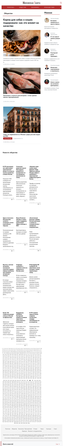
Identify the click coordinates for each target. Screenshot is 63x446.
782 (13, 414)
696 (10, 407)
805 (26, 415)
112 (29, 354)
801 (17, 415)
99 (38, 353)
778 (4, 414)
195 (24, 362)
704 (29, 407)
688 (31, 405)
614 (17, 399)
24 (34, 348)
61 (16, 351)
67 (26, 351)
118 (4, 356)
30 (4, 350)
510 (13, 390)
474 (8, 388)
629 (13, 401)
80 (7, 353)
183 (36, 360)
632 (20, 401)
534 (29, 392)
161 (24, 359)
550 (26, 393)
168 (40, 359)
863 (4, 421)
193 (20, 362)
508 (8, 390)
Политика (10, 7)
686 (26, 405)
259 (15, 367)
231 (29, 364)
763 (8, 413)
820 (22, 417)
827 (38, 417)
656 (36, 402)
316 (29, 372)
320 (38, 372)
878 (38, 421)
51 (39, 350)
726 (40, 408)
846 (4, 420)
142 (20, 357)
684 (22, 405)
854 (22, 420)
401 (35, 380)
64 (21, 351)
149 (36, 357)
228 (22, 364)
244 (20, 366)
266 (31, 367)
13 (16, 348)
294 (17, 370)
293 (15, 370)
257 (10, 367)
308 (10, 372)
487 (38, 388)
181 (31, 360)
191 (15, 362)
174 (15, 360)
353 (36, 375)
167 (38, 359)
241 (13, 366)
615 (20, 399)
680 (13, 405)
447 (24, 385)
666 (20, 404)
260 (17, 367)
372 (40, 376)
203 (4, 363)
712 (8, 408)
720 (26, 408)
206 (10, 363)
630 (15, 401)
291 (10, 370)
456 (6, 386)
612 (13, 399)
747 (10, 411)
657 (38, 402)
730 (10, 410)
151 (40, 357)
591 (4, 398)
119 (6, 356)
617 (24, 399)
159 (20, 359)
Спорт (55, 429)
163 (29, 359)
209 (17, 363)
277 (17, 369)
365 (24, 376)
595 (13, 398)
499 (26, 389)
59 (13, 351)
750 (17, 411)
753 (24, 411)
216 (33, 363)
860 (36, 420)
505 (40, 389)
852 (17, 420)
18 (24, 348)
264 (26, 367)
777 (40, 413)
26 (37, 348)
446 (22, 385)
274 (10, 369)
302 (36, 370)
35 (13, 350)
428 (20, 383)
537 (36, 392)
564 (20, 395)
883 (22, 423)
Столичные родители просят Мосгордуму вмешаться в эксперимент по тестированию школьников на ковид (21, 172)
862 (40, 420)
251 (36, 366)
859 (33, 420)
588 (36, 396)
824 (31, 417)
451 (33, 385)
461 (17, 386)
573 (40, 395)
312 (20, 372)
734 (20, 410)
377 (13, 378)
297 (24, 370)
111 (26, 354)
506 (4, 390)
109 (22, 354)
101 (4, 354)
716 (17, 408)
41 (22, 350)
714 (13, 408)
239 (8, 366)
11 (13, 348)
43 (26, 350)
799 (13, 415)
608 (4, 399)
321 (40, 372)
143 (22, 357)
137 (8, 357)
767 (17, 413)
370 (36, 376)
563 (17, 395)
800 (15, 415)
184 (38, 360)
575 (6, 396)
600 (24, 398)
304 (40, 370)
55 (6, 351)
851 (15, 420)
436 (38, 383)
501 (31, 389)
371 (38, 376)
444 (17, 385)
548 (22, 393)
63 (19, 351)
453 (38, 385)
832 (10, 418)
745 (6, 411)
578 (13, 396)
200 (36, 362)
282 (29, 369)
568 (29, 395)
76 (40, 351)
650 (22, 402)
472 (4, 388)
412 (22, 382)
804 (24, 415)
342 (10, 375)
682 (17, 405)
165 (33, 359)
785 (20, 414)
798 (10, 415)
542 (8, 393)
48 (34, 350)
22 (31, 348)
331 (24, 373)
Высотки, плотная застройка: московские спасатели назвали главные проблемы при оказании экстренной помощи (8, 270)
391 (6, 380)
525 (8, 392)
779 (6, 414)
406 (8, 382)
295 (20, 370)
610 (8, 399)
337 (38, 373)
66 (24, 351)
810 (38, 415)
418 (36, 382)
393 (11, 380)
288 (4, 370)
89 (22, 353)
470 (38, 386)
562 (15, 395)
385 (31, 378)
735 (22, 410)
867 (13, 421)
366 (26, 376)
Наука (42, 429)
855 (24, 420)
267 (33, 367)
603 (31, 398)
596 (15, 398)
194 (22, 362)
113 (31, 354)
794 (40, 414)
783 (15, 414)
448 (26, 385)
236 (40, 364)
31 (6, 350)
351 (31, 375)
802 (20, 415)
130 (31, 356)
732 (15, 410)
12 (15, 348)
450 (31, 385)
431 (26, 383)
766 (15, 413)
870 (20, 421)
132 (36, 356)
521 (38, 390)
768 (20, 413)
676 (4, 405)
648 (17, 402)
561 (13, 395)
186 (4, 362)
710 (4, 408)
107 (17, 354)
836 (20, 418)
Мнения (48, 12)
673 (36, 404)
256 (8, 367)
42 (24, 350)
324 (8, 373)
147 (31, 357)
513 (20, 390)
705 (31, 407)
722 (31, 408)
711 (6, 408)
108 (20, 354)
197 (29, 362)
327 (15, 373)
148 (33, 357)
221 (6, 364)
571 (36, 395)
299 (29, 370)
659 (4, 404)
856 (26, 420)
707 (36, 407)
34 (11, 350)
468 (33, 386)
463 (22, 386)
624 (40, 399)
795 (4, 415)
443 (15, 385)
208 (15, 363)
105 (13, 354)
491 (8, 389)
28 (41, 348)
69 (29, 351)
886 (29, 423)
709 (40, 407)
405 (6, 382)
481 (24, 388)
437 (40, 383)
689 (33, 405)
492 (10, 389)
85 (15, 353)
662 (10, 404)
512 (17, 390)
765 (13, 413)
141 (17, 357)
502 (33, 389)
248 (29, 366)
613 (15, 399)
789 (29, 414)
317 (31, 372)
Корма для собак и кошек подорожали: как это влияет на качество (21, 23)
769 (22, 413)
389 (40, 378)
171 (8, 360)
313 (22, 372)
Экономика (35, 7)
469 (36, 386)
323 (6, 373)
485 (33, 388)
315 (26, 372)
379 (17, 378)
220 (4, 364)
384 (29, 378)
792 (36, 414)
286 (38, 369)
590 (40, 396)
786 (22, 414)
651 (24, 402)
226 (17, 364)
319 (36, 372)
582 (22, 396)
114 (33, 354)
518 (31, 390)
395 (15, 380)
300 (31, 370)
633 (22, 401)
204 (6, 363)
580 (17, 396)
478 (17, 388)
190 (13, 362)
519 (33, 390)
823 (29, 417)
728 (6, 410)
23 (33, 348)
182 (33, 360)
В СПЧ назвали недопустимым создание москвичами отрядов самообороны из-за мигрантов (34, 317)
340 (6, 375)
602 (29, 398)
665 (17, 404)
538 (38, 392)
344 (15, 375)
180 (29, 360)
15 (19, 348)
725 (38, 408)
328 (17, 373)
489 (4, 389)
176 (20, 360)
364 (22, 376)
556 (40, 393)
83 (12, 353)
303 (38, 370)
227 (20, 364)
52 (40, 350)
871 (22, 421)
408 (13, 382)
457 (8, 386)
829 (4, 418)
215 (31, 363)
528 (15, 392)
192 (17, 362)
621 (33, 399)
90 (24, 353)
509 (10, 390)
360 (13, 376)
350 (29, 375)
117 (40, 354)
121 (10, 356)
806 (29, 415)
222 (8, 364)
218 (38, 363)
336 (36, 373)
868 (15, 421)
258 (13, 367)
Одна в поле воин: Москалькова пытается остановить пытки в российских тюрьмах (8, 221)
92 (27, 353)
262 (22, 367)
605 (36, 398)
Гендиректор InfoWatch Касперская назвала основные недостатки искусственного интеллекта (21, 317)
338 (40, 373)
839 (26, 418)
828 (40, 417)
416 (31, 382)
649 (20, 402)
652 (26, 402)
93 (29, 353)
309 (13, 372)
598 (20, 398)
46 (31, 350)
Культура (48, 429)
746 (8, 411)
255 (6, 367)
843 (36, 418)
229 (24, 364)
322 (4, 373)
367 (29, 376)
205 (8, 363)
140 (15, 357)
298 (26, 370)
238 (6, 366)
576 (8, 396)
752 (22, 411)
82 (11, 353)
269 (38, 367)
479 (20, 388)
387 (36, 378)
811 (40, 415)
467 (31, 386)
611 (10, 399)
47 (32, 350)
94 (30, 353)
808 (33, 415)
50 (37, 350)
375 (8, 378)
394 (13, 380)
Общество (22, 7)
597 (17, 398)
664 (15, 404)
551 (29, 393)
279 (22, 369)
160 (22, 359)
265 (29, 367)
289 (6, 370)
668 (24, 404)
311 (17, 372)
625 (4, 401)
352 (33, 375)
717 (20, 408)
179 (26, 360)
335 (33, 373)
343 (13, 375)
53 (3, 351)
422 (6, 383)
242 (15, 366)
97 (35, 353)
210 (20, 363)
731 (13, 410)
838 (24, 418)
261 (20, 367)
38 (17, 350)
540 (4, 393)
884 (24, 423)
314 (24, 372)
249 (31, 366)
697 (13, 407)
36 (14, 350)
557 (4, 395)
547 (20, 393)
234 (36, 364)
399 (25, 380)
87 (19, 353)
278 (20, 369)
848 (8, 420)
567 (26, 395)
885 (26, 423)
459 (13, 386)
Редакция (24, 431)
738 (29, 410)
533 (26, 392)
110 (24, 354)
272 (6, 369)
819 (20, 417)
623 (38, 399)
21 (29, 348)
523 (4, 392)
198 (31, 362)
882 (20, 423)
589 (38, 396)
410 (17, 382)
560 (10, 395)
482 (26, 388)
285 (36, 369)
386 (33, 378)
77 (2, 353)
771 (26, 413)
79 (6, 353)
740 (33, 410)
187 (6, 362)
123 (15, 356)
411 (20, 382)
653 (29, 402)
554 (36, 393)
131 (33, 356)
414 (26, 382)
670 (29, 404)
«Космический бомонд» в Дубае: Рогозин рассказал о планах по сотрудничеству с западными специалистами (34, 222)
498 (24, 389)
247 (26, 366)
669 (26, 404)
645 (10, 402)
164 (31, 359)
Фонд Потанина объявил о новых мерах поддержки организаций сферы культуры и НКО (21, 221)
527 (13, 392)
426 (15, 383)
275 (13, 369)
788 (26, 414)
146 (29, 357)
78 (4, 353)
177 (22, 360)
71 (32, 351)
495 (17, 389)
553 (33, 393)
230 (26, 364)
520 (36, 390)
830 (6, 418)
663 (13, 404)
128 (26, 356)
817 (15, 417)
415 (29, 382)
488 (40, 388)
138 (10, 357)
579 (15, 396)
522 (40, 390)
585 (29, 396)
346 (20, 375)
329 (20, 373)
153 (6, 359)
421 (4, 383)
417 (33, 382)
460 (15, 386)
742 (38, 410)
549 (24, 393)
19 (26, 348)
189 (10, 362)
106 (15, 354)
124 (17, 356)
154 (8, 359)
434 (33, 383)
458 (10, 386)
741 (36, 410)
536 (33, 392)
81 (9, 353)
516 (26, 390)
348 (24, 375)
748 (13, 411)
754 (26, 411)
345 (17, 375)
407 (10, 382)
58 (11, 351)
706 (33, 407)
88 (20, 353)
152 (4, 359)
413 (24, 382)
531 (22, 392)
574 (4, 396)
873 (26, 421)
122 (13, 356)
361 (15, 376)
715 (15, 408)
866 (10, 421)
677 (6, 405)
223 (10, 364)
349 (26, 375)
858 (31, 420)
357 (6, 376)
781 (10, 414)
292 (13, 370)
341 (8, 375)
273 (8, 369)
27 (39, 348)
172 (10, 360)
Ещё (57, 444)
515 (24, 390)
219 (40, 363)
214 (29, 363)
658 (40, 402)
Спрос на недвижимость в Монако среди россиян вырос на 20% (21, 135)
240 (10, 366)
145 (26, 357)
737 (26, 410)
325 (10, 373)
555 (38, 393)
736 (24, 410)
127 (24, 356)
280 (24, 369)
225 (15, 364)
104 (10, 354)
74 (37, 351)
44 (27, 350)
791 (33, 414)
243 (17, 366)
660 (6, 404)
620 (31, 399)
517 (29, 390)
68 (27, 351)
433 (31, 383)
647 (15, 402)
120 (8, 356)
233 (33, 364)
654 (31, 402)
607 (40, 398)
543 (10, 393)
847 (6, 420)
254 (4, 367)
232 (31, 364)
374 (6, 378)
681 (15, 405)
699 (17, 407)
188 (8, 362)
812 (4, 417)
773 (31, 413)
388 (38, 378)
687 (29, 405)
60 (14, 351)
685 (24, 405)
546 (17, 393)
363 (20, 376)
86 (17, 353)
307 (8, 372)
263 (24, 367)
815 (10, 417)
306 (6, 372)
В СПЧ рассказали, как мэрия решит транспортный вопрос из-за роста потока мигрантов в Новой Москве (8, 170)
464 (24, 386)
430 (24, 383)
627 (8, 401)
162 (26, 359)
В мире (35, 429)
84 (14, 353)
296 (22, 370)
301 (33, 370)
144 (24, 357)
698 (15, 407)
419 (38, 382)
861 (38, 420)
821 (24, 417)
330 (22, 373)
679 (10, 405)
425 (13, 383)
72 (34, 351)
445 (20, 385)
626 (6, 401)
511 (15, 390)
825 (33, 417)
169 (4, 360)
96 (34, 353)
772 (29, 413)
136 (6, 357)
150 (38, 357)
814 (8, 417)
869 (17, 421)
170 (6, 360)
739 (31, 410)
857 (29, 420)
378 (15, 378)
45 (29, 350)
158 (17, 359)
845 (40, 418)
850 (13, 420)
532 (24, 392)
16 (21, 348)
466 (29, 386)
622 (36, 399)
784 (17, 414)
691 (38, 405)
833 (13, 418)
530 (20, 392)
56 (8, 351)
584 (26, 396)
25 (36, 348)
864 (6, 421)
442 (13, 385)
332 (26, 373)
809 (36, 415)
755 (29, 411)
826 (36, 417)
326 (13, 373)
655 (33, 402)
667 (22, 404)
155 (10, 359)
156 (13, 359)
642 (4, 402)
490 (6, 389)
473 (6, 388)
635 (26, 401)
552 (31, 393)
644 (8, 402)
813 (6, 417)
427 (17, 383)
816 (13, 417)
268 (36, 367)
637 (31, 401)
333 (29, 373)
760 (40, 411)
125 (20, 356)
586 (31, 396)
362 (17, 376)
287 (40, 369)
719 (24, 408)
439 (6, 385)
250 (33, 366)
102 (6, 354)
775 (36, 413)
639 (36, 401)
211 (22, 363)
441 (10, 385)
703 (26, 407)
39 (19, 350)
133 (38, 356)
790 (31, 414)
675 (40, 404)
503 (36, 389)
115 (36, 354)
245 (22, 366)
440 (8, 385)
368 (31, 376)
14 (18, 348)
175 (17, 360)
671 (31, 404)
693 (4, 407)
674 (38, 404)
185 (40, 360)
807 (31, 415)
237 (4, 366)
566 (24, 395)
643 (6, 402)
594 (10, 398)
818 (17, 417)
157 (15, 359)
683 (20, 405)
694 (6, 407)
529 (17, 392)
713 (10, 408)
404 (4, 382)
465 (26, 386)
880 (15, 423)
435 (36, 383)
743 (40, 410)
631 (17, 401)
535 (31, 392)
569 (31, 395)
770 (24, 413)
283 (31, 369)
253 (40, 366)
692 (40, 405)
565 (22, 395)
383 (26, 378)
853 (20, 420)
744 (4, 411)
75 (39, 351)
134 (40, 356)
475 (10, 388)
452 (36, 385)
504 (38, 389)
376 (10, 378)
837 (22, 418)
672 (33, 404)
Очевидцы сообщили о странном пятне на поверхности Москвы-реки (21, 268)
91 (25, 353)
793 (38, 414)
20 (28, 348)
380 (20, 378)
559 (8, 395)
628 (10, 401)
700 (20, 407)
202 (40, 362)
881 (17, 423)
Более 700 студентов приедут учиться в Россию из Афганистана (8, 315)
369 (33, 376)
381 (22, 378)
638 (33, 401)
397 (20, 380)
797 (8, 415)
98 (37, 353)
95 (32, 353)
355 (40, 375)
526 (10, 392)
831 (8, 418)
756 (31, 411)
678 (8, 405)
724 (36, 408)
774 (33, 413)
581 (20, 396)
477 (15, 388)
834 (15, 418)
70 (31, 351)
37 (16, 350)
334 (31, 373)
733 (17, 410)
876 (33, 421)
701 (22, 407)
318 (33, 372)
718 (22, 408)
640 (38, 401)
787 (24, 414)
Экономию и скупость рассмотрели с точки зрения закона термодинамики (20, 96)
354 (38, 375)
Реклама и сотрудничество (35, 431)
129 (29, 356)
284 (33, 369)
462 (20, 386)
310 (15, 372)
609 (6, 399)
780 (8, 414)
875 (31, 421)
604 (33, 398)
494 (15, 389)
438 (4, 385)
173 (13, 360)
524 (6, 392)
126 (22, 356)
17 (23, 348)
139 (13, 357)
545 (15, 393)
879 (40, 421)
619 (29, 399)
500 (29, 389)
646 (13, 402)
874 (29, 421)
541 (6, 393)
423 (8, 383)
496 (20, 389)
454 (40, 385)
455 (4, 386)
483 (29, 388)
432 (29, 383)
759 (38, 411)
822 (26, 417)
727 (4, 410)
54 (4, 351)
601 (26, 398)
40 (21, 350)
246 (24, 366)
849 (10, 420)
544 (13, 393)
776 (38, 413)
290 (8, 370)
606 (38, 398)
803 (22, 415)
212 (24, 363)
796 (6, 415)
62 (17, 351)
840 (29, 418)
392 (9, 380)
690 (36, 405)
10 (11, 348)
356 (4, 376)
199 (33, 362)
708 (38, 407)
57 (9, 351)
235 (38, 364)
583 (24, 396)
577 (10, 396)
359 (10, 376)
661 (8, 404)
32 (8, 350)
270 (40, 367)
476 (13, 388)
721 (29, 408)
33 (9, 350)
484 (31, 388)
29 (3, 350)
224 (13, 364)
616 (22, 399)
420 (40, 382)
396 (18, 380)
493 (13, 389)
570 (33, 395)
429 (22, 383)
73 (36, 351)
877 (36, 421)
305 (4, 372)
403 (40, 380)
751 (20, 411)
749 (15, 411)
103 (8, 354)
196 (26, 362)
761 (4, 413)
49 (36, 350)
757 (33, 411)
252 (38, 366)
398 (22, 380)
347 (22, 375)
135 (4, 357)
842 (33, 418)
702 (24, 407)
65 (22, 351)
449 (29, 385)
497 (22, 389)
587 (33, 396)
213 (26, 363)
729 (8, 410)
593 (8, 398)
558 (6, 395)
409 (15, 382)
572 (38, 395)
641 (40, 401)
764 (10, 413)
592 (6, 398)
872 (24, 421)
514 (22, 390)
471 (40, 386)
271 (4, 369)
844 (38, 418)
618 (26, 399)
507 (6, 390)
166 (36, 359)
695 (8, 407)
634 (24, 401)
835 (17, 418)
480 (22, 388)
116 (38, 354)
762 (6, 413)
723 (33, 408)
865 (8, 421)
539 (40, 392)
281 (26, 369)
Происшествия (49, 7)
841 (31, 418)
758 (36, 411)
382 (24, 378)
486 (36, 388)
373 (4, 378)
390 (4, 380)
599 (22, 398)
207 (13, 363)
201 (38, 362)
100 (41, 353)
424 (10, 383)
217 (36, 363)
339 (4, 375)
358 (8, 376)
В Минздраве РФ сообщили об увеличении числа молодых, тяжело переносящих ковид (34, 268)
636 (29, 401)
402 (37, 380)
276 (15, 369)
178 (24, 360)
